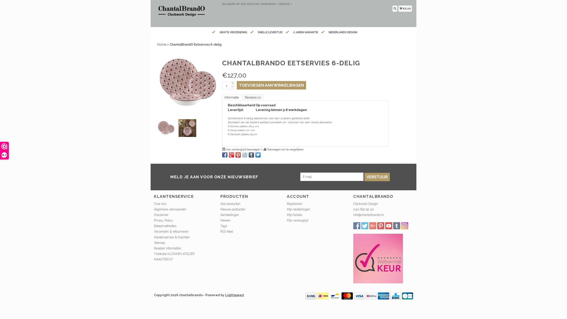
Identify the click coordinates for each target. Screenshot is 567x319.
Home (161, 44)
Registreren (294, 204)
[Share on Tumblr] (251, 155)
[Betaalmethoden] (311, 296)
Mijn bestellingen (298, 209)
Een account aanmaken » (259, 4)
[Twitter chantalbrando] (364, 225)
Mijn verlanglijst (297, 220)
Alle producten (230, 204)
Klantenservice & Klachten (172, 237)
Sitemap (159, 243)
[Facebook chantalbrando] (356, 225)
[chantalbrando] (186, 13)
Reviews (253, 97)
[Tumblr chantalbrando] (396, 225)
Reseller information (167, 248)
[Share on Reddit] (244, 155)
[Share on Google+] (231, 155)
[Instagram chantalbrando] (404, 225)
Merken (225, 220)
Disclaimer (161, 215)
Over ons (160, 204)
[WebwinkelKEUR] (378, 258)
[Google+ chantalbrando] (372, 225)
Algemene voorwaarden (170, 209)
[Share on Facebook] (224, 155)
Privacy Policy (163, 220)
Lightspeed (234, 295)
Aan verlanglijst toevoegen (243, 149)
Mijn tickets (294, 215)
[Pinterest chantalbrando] (380, 225)
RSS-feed (226, 231)
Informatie (232, 97)
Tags (223, 226)
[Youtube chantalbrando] (388, 225)
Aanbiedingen (229, 215)
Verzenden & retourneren (171, 231)
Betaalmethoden (165, 226)
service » (285, 4)
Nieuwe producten (232, 209)
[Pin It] (238, 155)
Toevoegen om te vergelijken (285, 149)
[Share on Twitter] (258, 155)
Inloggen (229, 4)
